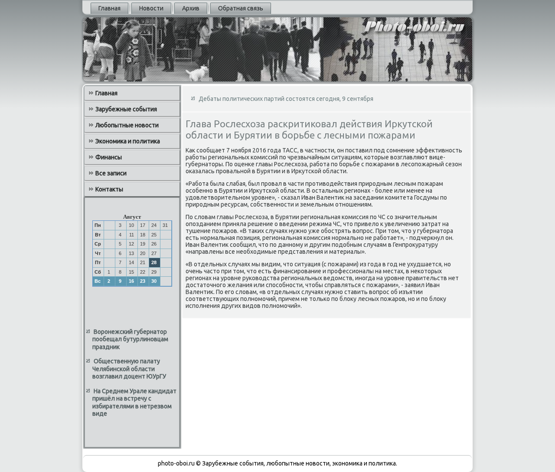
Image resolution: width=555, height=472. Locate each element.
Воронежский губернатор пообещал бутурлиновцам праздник (130, 339)
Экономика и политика (127, 141)
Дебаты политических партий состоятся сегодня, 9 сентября (286, 98)
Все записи (111, 173)
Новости (151, 8)
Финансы (108, 157)
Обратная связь (240, 8)
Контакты (109, 189)
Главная (109, 8)
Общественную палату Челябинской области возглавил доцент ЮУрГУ (129, 369)
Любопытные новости (127, 125)
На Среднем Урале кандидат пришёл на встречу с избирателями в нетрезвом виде (134, 402)
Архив (190, 8)
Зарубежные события (126, 109)
